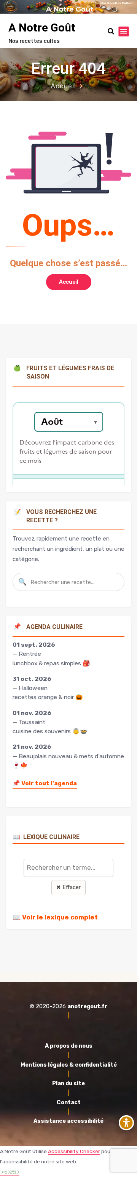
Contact (69, 1102)
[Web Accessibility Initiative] (126, 1122)
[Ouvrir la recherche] (111, 31)
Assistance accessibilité (68, 1121)
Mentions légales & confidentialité (69, 1065)
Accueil (63, 86)
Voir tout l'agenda (45, 783)
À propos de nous (68, 1046)
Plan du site (68, 1083)
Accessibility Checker (74, 1151)
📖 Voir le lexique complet (55, 917)
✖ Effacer (68, 887)
